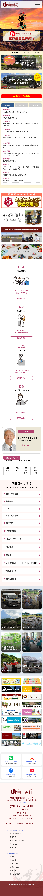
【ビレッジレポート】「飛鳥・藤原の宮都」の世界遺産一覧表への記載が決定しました (21, 168)
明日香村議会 (11, 531)
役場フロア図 (14, 863)
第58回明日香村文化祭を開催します (14, 180)
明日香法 (9, 547)
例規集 (8, 555)
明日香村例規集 (15, 874)
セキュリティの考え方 (17, 840)
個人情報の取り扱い (16, 833)
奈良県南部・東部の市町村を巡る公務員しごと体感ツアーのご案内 (21, 124)
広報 (7, 508)
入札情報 (35, 105)
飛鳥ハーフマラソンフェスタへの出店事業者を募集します (21, 138)
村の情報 (9, 523)
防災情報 (9, 501)
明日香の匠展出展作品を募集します (14, 175)
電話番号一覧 (11, 571)
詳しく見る (26, 445)
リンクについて (15, 844)
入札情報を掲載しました (11, 118)
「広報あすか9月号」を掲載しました (15, 112)
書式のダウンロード (14, 539)
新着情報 (8, 105)
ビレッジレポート (21, 105)
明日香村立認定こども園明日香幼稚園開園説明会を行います (21, 146)
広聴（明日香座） (12, 516)
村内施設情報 (10, 579)
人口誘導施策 (10, 563)
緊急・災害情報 (11, 494)
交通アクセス (14, 867)
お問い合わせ (14, 847)
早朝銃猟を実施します (10, 161)
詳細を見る (21, 298)
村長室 (12, 856)
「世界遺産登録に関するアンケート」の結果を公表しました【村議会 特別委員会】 (21, 154)
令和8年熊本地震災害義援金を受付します (16, 131)
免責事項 (13, 837)
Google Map (21, 802)
